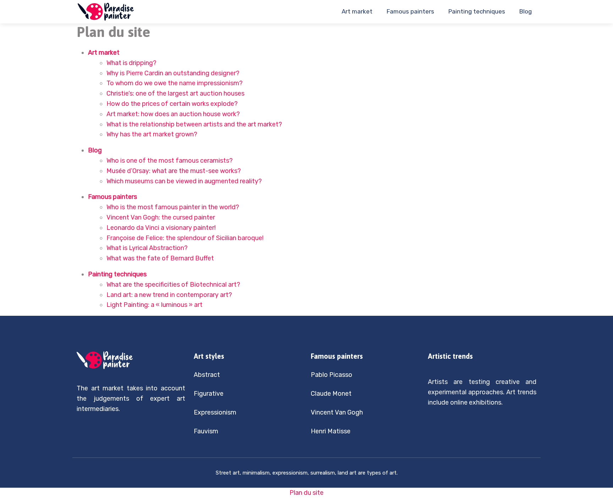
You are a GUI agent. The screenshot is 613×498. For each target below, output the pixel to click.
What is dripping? (131, 63)
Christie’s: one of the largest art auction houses (175, 93)
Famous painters (410, 11)
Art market (357, 11)
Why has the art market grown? (151, 134)
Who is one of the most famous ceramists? (169, 160)
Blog (525, 11)
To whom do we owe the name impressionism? (174, 83)
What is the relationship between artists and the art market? (194, 124)
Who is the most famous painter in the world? (172, 207)
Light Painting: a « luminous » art (154, 305)
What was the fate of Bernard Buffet (160, 258)
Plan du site (306, 493)
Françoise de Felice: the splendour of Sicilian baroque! (185, 238)
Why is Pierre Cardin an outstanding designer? (172, 73)
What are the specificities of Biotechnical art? (173, 284)
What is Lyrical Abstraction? (147, 248)
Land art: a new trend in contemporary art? (169, 295)
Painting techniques (476, 11)
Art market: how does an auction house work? (173, 114)
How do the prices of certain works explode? (172, 104)
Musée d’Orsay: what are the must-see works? (173, 171)
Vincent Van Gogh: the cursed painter (160, 217)
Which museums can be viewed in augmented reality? (184, 181)
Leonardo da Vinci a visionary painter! (161, 228)
